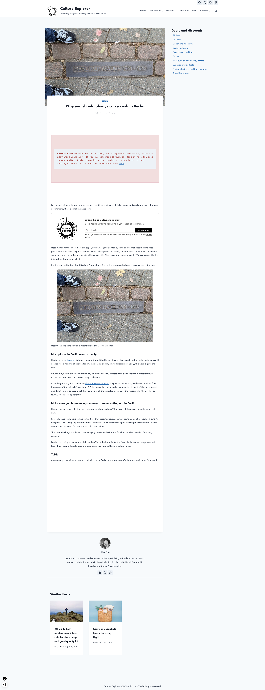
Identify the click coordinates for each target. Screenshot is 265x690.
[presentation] (66, 611)
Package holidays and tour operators (190, 69)
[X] (204, 2)
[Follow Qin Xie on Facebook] (99, 572)
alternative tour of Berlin (97, 384)
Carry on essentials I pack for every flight (104, 633)
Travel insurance (181, 73)
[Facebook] (199, 2)
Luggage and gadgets (183, 65)
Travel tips (184, 11)
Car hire (177, 40)
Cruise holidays (180, 48)
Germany (71, 360)
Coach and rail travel (183, 44)
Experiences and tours (183, 52)
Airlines (176, 35)
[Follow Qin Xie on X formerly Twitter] (105, 572)
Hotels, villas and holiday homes (188, 61)
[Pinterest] (216, 2)
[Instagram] (210, 2)
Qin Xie (100, 113)
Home (143, 11)
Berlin (105, 101)
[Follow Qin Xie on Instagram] (110, 572)
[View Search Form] (215, 10)
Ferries (176, 56)
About (194, 11)
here (121, 164)
